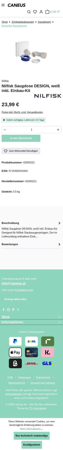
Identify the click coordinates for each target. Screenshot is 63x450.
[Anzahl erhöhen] (58, 129)
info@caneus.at (14, 283)
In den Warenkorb (21, 138)
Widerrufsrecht (16, 383)
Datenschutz (43, 377)
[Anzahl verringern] (5, 129)
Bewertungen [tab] (10, 244)
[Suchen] (29, 11)
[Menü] (3, 5)
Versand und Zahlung (42, 383)
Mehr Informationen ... (31, 428)
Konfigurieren (31, 444)
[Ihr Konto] (41, 11)
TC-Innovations (37, 408)
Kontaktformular (24, 290)
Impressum (24, 377)
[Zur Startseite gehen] (17, 5)
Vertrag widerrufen (15, 299)
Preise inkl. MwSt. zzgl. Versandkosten (22, 112)
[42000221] (31, 52)
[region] (31, 52)
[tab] (31, 229)
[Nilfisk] (47, 95)
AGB (10, 377)
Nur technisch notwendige (32, 435)
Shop (6, 317)
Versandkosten (13, 394)
